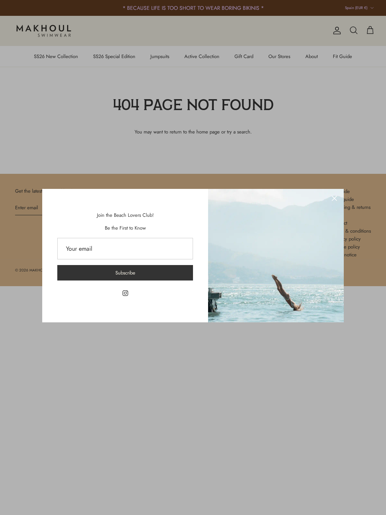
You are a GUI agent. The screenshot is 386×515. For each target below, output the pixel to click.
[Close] (334, 198)
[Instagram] (125, 293)
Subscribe (125, 272)
